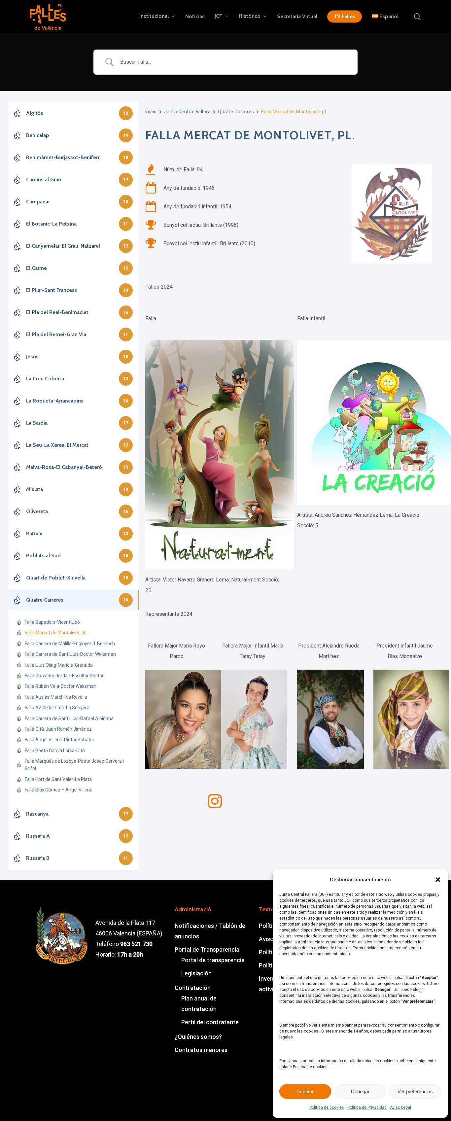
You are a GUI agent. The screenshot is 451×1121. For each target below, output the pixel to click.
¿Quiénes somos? (198, 1036)
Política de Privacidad (367, 1107)
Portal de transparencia (213, 960)
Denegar (360, 1091)
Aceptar (305, 1091)
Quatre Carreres (236, 111)
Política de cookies (326, 1107)
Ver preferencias (415, 1091)
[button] (437, 879)
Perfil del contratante (210, 1022)
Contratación (193, 987)
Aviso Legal (400, 1107)
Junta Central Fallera (187, 111)
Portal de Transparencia (207, 949)
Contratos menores (201, 1049)
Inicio (151, 111)
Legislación (196, 973)
